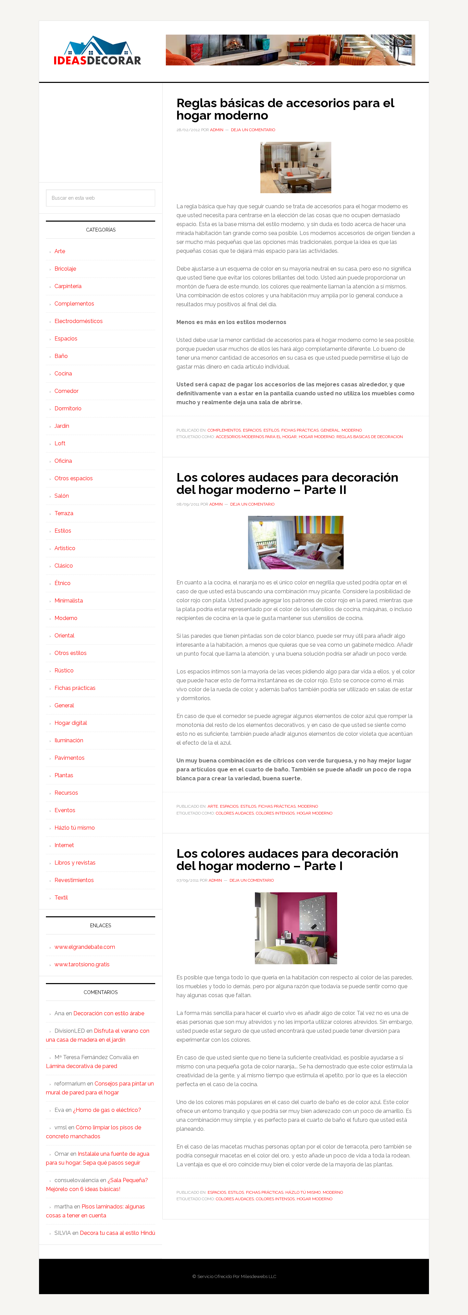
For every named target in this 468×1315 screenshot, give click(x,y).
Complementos (224, 430)
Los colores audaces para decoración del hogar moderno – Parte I (287, 859)
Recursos (66, 793)
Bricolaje (65, 268)
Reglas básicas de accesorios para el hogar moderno (285, 109)
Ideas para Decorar (97, 50)
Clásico (63, 565)
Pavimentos (69, 758)
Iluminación (68, 740)
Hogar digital (70, 723)
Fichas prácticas (300, 430)
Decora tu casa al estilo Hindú (117, 1233)
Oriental (64, 635)
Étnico (62, 583)
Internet (64, 845)
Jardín (61, 426)
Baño (61, 356)
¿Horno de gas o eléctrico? (107, 1110)
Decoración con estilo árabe (108, 1013)
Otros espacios (73, 478)
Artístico (64, 548)
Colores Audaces (235, 813)
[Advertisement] (100, 132)
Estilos (271, 430)
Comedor (66, 391)
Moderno (352, 430)
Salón (61, 496)
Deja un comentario (253, 129)
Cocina (63, 373)
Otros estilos (70, 653)
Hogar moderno (316, 436)
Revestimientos (74, 880)
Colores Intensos (275, 813)
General (330, 430)
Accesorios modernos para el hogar (256, 436)
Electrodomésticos (78, 321)
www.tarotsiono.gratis (82, 964)
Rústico (64, 670)
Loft (59, 443)
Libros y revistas (75, 862)
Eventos (64, 810)
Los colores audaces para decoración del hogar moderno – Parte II (287, 483)
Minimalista (68, 600)
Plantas (63, 775)
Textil (61, 897)
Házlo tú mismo (303, 1192)
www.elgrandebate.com (84, 947)
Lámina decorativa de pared (81, 1066)
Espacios (252, 430)
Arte (213, 806)
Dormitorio (68, 408)
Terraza (63, 513)
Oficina (63, 461)
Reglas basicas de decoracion (369, 436)
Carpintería (68, 286)
